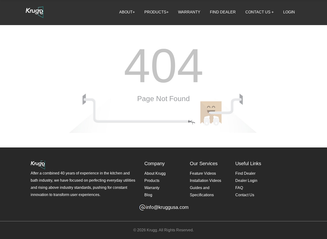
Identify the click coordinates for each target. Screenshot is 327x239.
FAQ (239, 188)
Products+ (156, 12)
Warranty (189, 12)
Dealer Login (246, 181)
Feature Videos (203, 173)
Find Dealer (223, 12)
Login (289, 12)
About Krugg (155, 173)
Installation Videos (205, 181)
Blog (148, 195)
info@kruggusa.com (167, 207)
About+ (127, 12)
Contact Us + (259, 12)
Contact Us (244, 195)
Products (151, 181)
